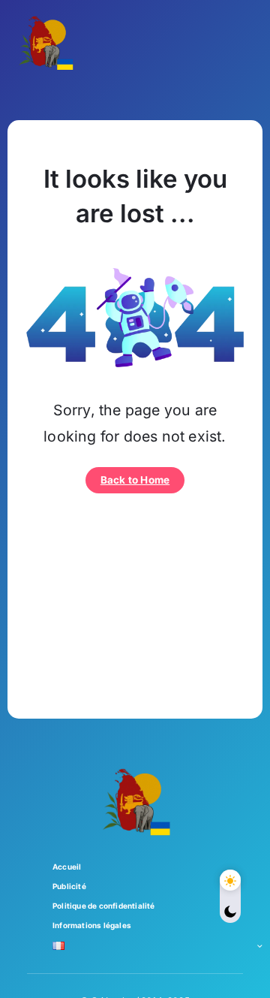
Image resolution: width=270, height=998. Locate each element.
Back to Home (135, 480)
